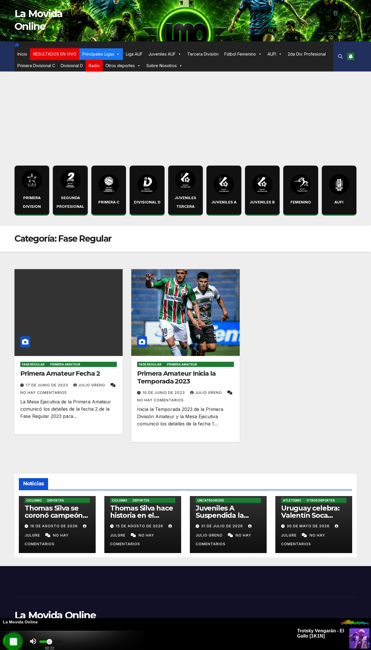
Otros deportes (120, 65)
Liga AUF (134, 54)
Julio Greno (92, 385)
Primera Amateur (65, 364)
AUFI (272, 54)
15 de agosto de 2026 (140, 526)
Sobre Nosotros (161, 65)
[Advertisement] (185, 114)
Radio (94, 65)
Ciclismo (34, 500)
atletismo (292, 500)
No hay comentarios (43, 392)
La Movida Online (55, 615)
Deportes (55, 500)
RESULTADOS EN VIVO (55, 54)
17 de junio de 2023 (47, 385)
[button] (340, 56)
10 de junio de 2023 (164, 392)
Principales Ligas (98, 54)
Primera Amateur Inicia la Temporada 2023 (176, 377)
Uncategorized (210, 500)
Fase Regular (33, 364)
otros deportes (321, 500)
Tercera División (203, 54)
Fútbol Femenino (240, 54)
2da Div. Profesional (307, 54)
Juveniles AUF (162, 54)
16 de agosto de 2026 (54, 526)
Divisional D (72, 65)
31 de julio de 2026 (222, 526)
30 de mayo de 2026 (309, 526)
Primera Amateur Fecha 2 (60, 373)
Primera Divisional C (36, 65)
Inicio (22, 54)
